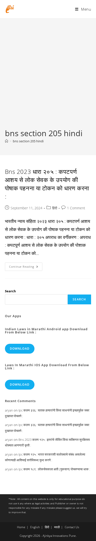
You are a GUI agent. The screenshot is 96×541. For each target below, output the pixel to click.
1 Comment (76, 208)
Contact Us (72, 527)
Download (20, 348)
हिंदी (54, 208)
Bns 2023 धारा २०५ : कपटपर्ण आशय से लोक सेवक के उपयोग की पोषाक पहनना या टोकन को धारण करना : (47, 183)
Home (21, 527)
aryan (9, 410)
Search (10, 291)
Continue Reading (25, 267)
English (35, 527)
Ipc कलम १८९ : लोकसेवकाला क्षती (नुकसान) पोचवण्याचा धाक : (54, 469)
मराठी (57, 527)
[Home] (6, 141)
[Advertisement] (48, 77)
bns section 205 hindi (28, 141)
